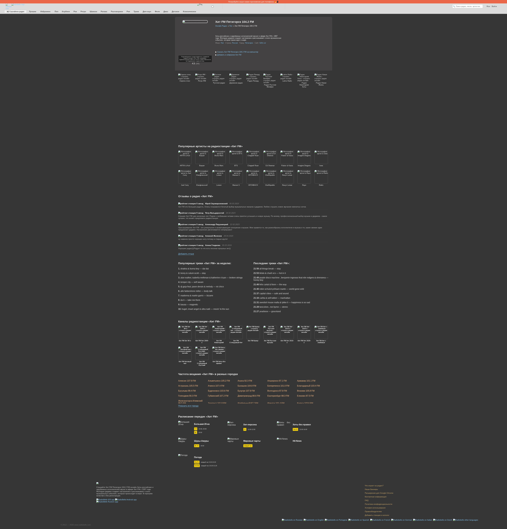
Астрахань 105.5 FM (188, 386)
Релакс (104, 11)
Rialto (321, 185)
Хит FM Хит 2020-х (304, 342)
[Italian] (423, 520)
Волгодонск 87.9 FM (277, 391)
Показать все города (188, 406)
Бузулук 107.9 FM (246, 391)
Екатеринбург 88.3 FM (278, 396)
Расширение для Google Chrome (379, 493)
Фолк (157, 11)
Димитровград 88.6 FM (249, 396)
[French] (380, 520)
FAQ (366, 500)
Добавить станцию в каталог (377, 515)
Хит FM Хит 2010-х (287, 342)
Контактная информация (375, 497)
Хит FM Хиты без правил (219, 362)
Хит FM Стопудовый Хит (236, 342)
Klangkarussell (202, 185)
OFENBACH (253, 185)
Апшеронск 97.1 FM (277, 381)
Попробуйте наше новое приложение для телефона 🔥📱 (253, 2)
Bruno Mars (219, 166)
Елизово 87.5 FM (305, 396)
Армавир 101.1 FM (306, 381)
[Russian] (292, 520)
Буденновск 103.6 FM (218, 391)
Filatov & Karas (287, 166)
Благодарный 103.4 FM (308, 386)
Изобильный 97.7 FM (248, 403)
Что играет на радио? (374, 486)
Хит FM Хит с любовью (321, 342)
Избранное (45, 11)
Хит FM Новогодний (219, 342)
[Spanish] (359, 520)
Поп (56, 11)
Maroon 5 (236, 185)
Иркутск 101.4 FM (275, 403)
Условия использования (375, 508)
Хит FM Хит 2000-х (202, 342)
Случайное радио (16, 12)
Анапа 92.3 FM (245, 381)
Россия (235, 43)
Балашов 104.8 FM (247, 386)
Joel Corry (185, 185)
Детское (175, 11)
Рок (75, 11)
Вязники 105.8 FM (305, 391)
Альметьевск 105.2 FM (219, 381)
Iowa (321, 166)
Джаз (165, 11)
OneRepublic (270, 185)
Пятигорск (249, 43)
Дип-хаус (147, 11)
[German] (402, 520)
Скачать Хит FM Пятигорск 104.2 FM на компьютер (237, 52)
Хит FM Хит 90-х (185, 341)
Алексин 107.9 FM (187, 381)
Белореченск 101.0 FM (278, 386)
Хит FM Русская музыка (270, 342)
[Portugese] (336, 520)
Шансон (93, 11)
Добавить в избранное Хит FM (229, 55)
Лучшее (32, 11)
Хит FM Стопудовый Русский (202, 363)
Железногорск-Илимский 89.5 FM (190, 402)
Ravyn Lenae (287, 185)
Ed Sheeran (270, 166)
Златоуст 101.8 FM (217, 403)
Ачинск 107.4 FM (216, 386)
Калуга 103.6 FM (305, 403)
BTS (236, 166)
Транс (136, 11)
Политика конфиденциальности (378, 504)
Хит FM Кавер (253, 341)
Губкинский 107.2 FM (218, 396)
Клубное (66, 11)
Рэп (128, 11)
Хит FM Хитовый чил (185, 362)
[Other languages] (465, 520)
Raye (304, 185)
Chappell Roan (253, 166)
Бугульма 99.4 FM (187, 391)
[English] (314, 520)
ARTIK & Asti (185, 166)
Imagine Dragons (304, 166)
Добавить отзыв (186, 254)
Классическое (189, 11)
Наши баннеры (371, 489)
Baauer (202, 166)
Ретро (83, 11)
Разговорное (117, 11)
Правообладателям (373, 511)
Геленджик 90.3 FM (187, 396)
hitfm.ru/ (263, 43)
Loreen (219, 185)
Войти (494, 6)
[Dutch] (443, 520)
